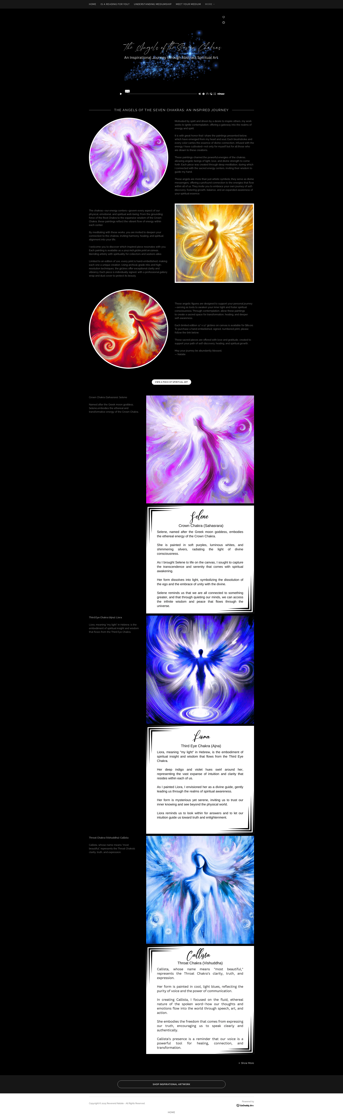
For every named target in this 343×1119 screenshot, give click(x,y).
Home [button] (171, 1112)
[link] (245, 1105)
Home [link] (92, 4)
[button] (210, 4)
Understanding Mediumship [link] (153, 4)
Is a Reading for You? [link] (115, 4)
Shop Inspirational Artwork (171, 1084)
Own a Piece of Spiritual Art (171, 382)
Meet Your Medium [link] (188, 4)
